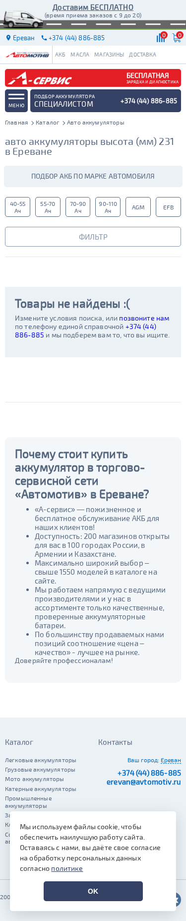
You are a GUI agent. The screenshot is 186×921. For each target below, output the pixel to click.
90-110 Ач (108, 207)
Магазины (109, 54)
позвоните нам (144, 318)
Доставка (142, 54)
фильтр (93, 236)
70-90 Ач (78, 207)
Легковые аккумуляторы (40, 759)
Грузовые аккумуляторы (40, 769)
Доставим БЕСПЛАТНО (93, 6)
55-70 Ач (47, 207)
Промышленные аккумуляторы (28, 801)
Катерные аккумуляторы (40, 788)
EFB (168, 206)
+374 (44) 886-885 (149, 772)
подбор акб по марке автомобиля (93, 176)
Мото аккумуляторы (34, 778)
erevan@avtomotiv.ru (144, 781)
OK (93, 891)
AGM (138, 206)
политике (67, 868)
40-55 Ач (18, 207)
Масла (79, 54)
